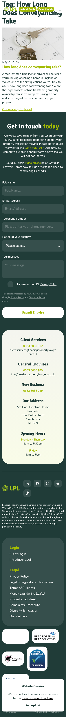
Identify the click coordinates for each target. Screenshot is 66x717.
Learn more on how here (37, 698)
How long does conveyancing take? (31, 67)
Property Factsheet (23, 599)
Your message (10, 257)
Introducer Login (21, 560)
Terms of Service (37, 297)
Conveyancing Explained (17, 109)
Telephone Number (14, 219)
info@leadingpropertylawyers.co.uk (32, 374)
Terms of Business (22, 588)
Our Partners (18, 616)
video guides (33, 163)
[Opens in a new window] (27, 483)
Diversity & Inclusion (24, 611)
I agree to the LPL (38, 284)
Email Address (11, 201)
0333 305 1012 (34, 148)
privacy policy (48, 284)
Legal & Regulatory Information (31, 582)
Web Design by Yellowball (46, 711)
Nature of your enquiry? (16, 237)
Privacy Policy (17, 297)
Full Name (8, 182)
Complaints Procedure (25, 605)
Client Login (18, 554)
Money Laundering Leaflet (27, 594)
